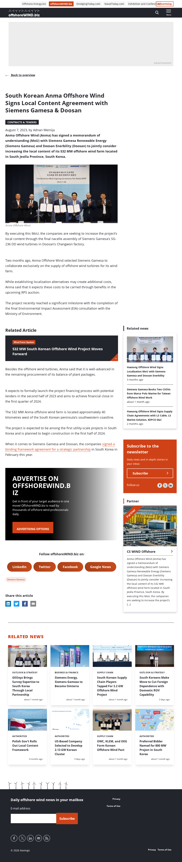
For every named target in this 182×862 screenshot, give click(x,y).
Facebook (70, 567)
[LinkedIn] (170, 485)
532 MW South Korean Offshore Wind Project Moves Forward (57, 351)
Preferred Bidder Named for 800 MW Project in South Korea (153, 747)
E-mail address (20, 808)
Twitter (44, 567)
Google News (100, 567)
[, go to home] (24, 12)
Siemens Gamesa (16, 580)
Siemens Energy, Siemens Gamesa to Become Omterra (69, 682)
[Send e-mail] (38, 838)
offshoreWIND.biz (61, 4)
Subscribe (140, 473)
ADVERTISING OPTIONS (33, 529)
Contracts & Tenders (22, 122)
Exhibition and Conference (144, 4)
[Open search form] (157, 13)
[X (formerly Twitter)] (165, 485)
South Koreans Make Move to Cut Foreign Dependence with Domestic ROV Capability (154, 686)
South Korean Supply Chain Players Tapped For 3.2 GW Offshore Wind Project (112, 686)
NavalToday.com (114, 4)
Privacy (116, 798)
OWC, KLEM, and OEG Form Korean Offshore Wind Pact (112, 745)
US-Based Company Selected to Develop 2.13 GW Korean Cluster (68, 747)
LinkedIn (19, 567)
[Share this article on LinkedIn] (8, 604)
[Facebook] (159, 485)
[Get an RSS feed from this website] (46, 838)
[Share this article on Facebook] (25, 604)
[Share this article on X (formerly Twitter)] (16, 604)
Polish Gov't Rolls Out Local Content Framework (25, 745)
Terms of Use (113, 806)
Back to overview (22, 75)
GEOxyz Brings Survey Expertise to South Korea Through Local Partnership (25, 686)
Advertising (165, 4)
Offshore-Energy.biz (34, 4)
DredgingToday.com (88, 4)
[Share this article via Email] (33, 604)
